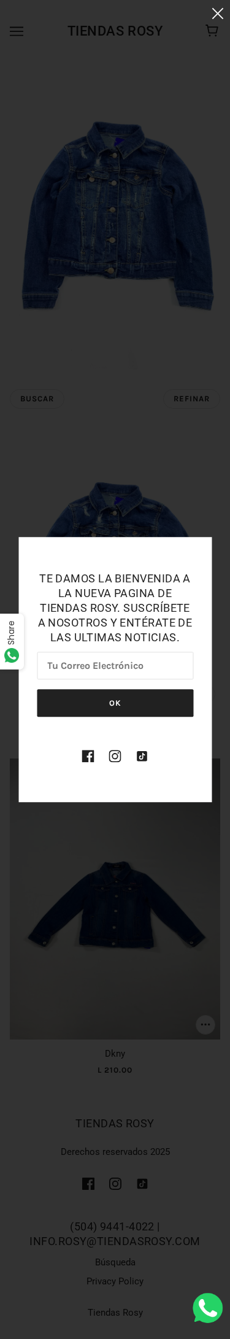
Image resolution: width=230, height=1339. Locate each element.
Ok (115, 703)
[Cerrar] (217, 13)
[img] (88, 755)
